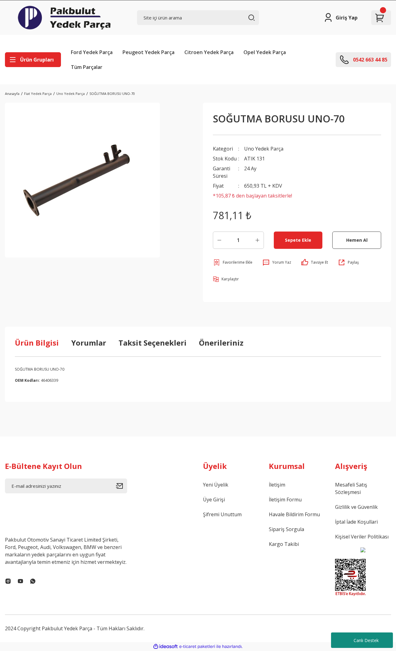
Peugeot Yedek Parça (148, 52)
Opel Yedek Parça (264, 52)
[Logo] (64, 17)
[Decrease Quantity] (219, 240)
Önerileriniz (221, 343)
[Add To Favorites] (232, 262)
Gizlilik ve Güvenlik (356, 507)
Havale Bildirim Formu (294, 514)
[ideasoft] (165, 646)
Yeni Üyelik (215, 484)
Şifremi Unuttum (222, 514)
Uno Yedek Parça (263, 148)
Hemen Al (357, 240)
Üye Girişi (214, 499)
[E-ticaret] (197, 646)
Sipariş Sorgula (286, 529)
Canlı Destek (366, 640)
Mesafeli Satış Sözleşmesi (351, 488)
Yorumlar (88, 343)
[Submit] (121, 486)
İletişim (277, 484)
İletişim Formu (285, 499)
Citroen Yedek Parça (209, 52)
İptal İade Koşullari (356, 521)
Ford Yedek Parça (92, 52)
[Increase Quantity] (257, 240)
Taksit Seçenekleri (152, 343)
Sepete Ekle (298, 240)
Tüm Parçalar (86, 67)
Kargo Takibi (284, 544)
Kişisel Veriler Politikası (362, 536)
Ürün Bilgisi (37, 343)
